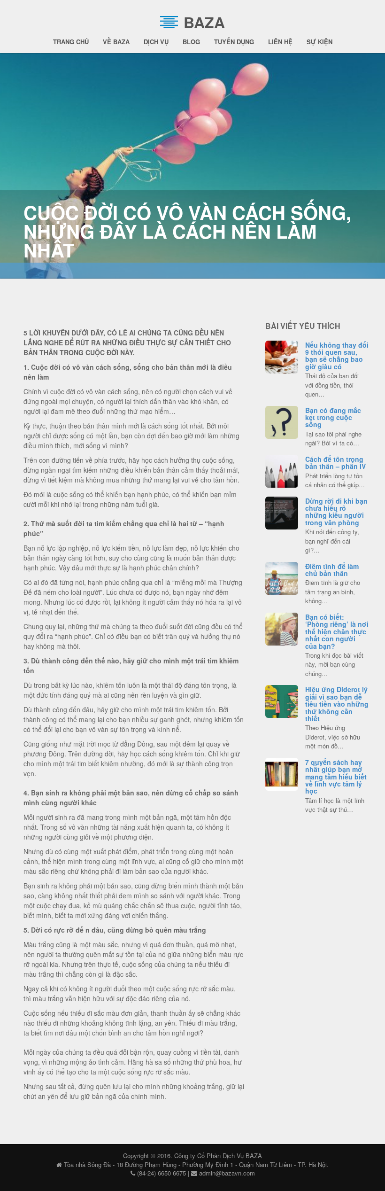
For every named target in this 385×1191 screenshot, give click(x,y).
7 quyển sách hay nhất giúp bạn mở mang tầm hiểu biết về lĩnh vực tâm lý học (336, 776)
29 (281, 355)
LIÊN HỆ (280, 41)
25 (281, 773)
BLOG (191, 41)
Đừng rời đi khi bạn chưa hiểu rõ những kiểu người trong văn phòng (336, 511)
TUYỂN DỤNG (234, 41)
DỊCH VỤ (156, 41)
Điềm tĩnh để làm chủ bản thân (332, 569)
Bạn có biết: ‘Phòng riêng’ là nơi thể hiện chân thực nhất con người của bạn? (337, 631)
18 (281, 577)
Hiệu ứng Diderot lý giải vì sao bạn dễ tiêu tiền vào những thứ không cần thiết (337, 704)
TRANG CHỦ (71, 41)
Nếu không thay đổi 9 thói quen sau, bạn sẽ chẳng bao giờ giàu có (337, 355)
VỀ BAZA (116, 41)
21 (281, 469)
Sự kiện (319, 41)
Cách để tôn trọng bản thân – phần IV (335, 462)
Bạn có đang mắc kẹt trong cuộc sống (333, 417)
